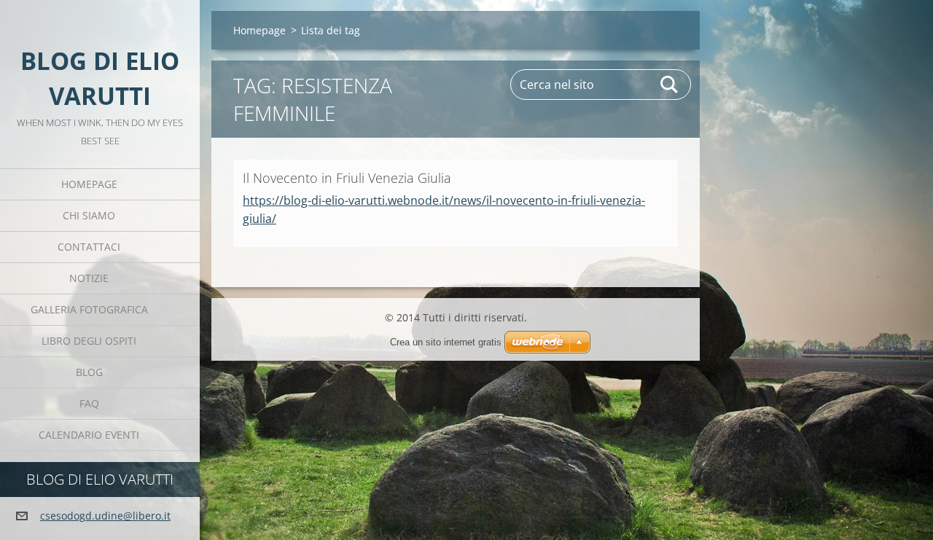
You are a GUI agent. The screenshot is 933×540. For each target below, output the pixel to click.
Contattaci (89, 247)
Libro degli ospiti (89, 341)
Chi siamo (89, 215)
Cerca (669, 84)
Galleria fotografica (89, 309)
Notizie (89, 278)
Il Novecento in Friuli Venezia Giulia (347, 178)
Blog (89, 372)
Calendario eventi (89, 435)
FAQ (89, 403)
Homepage (89, 184)
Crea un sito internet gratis (445, 342)
